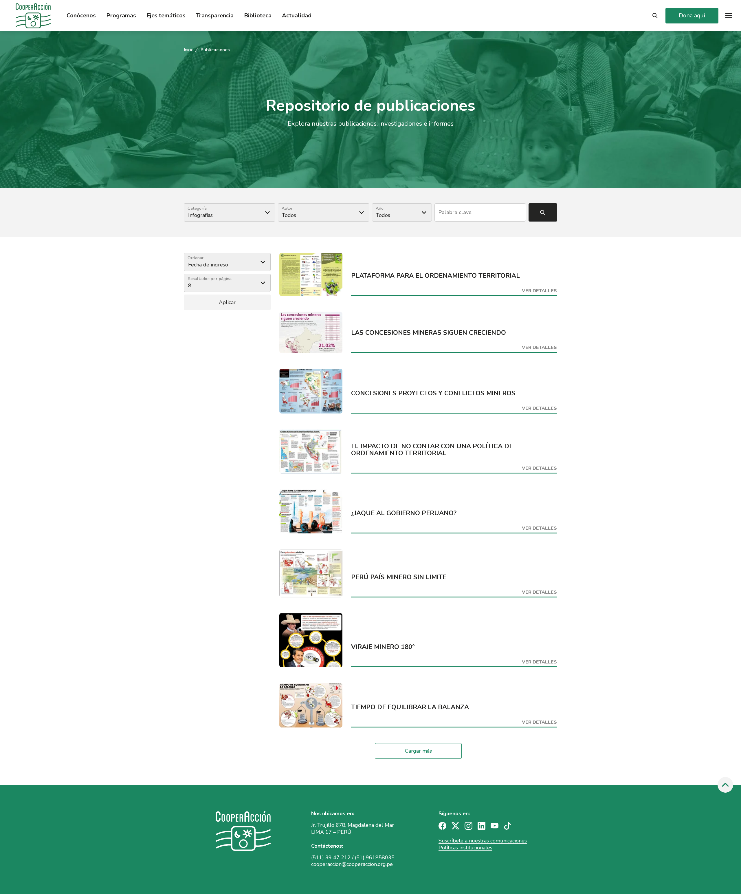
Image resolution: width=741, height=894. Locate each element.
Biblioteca (258, 15)
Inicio (189, 50)
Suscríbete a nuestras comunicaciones (483, 840)
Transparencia (215, 15)
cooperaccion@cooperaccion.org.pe (352, 864)
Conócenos (81, 15)
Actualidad (296, 15)
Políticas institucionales (465, 847)
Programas (121, 15)
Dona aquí (692, 15)
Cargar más (418, 750)
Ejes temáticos (166, 15)
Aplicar (227, 302)
